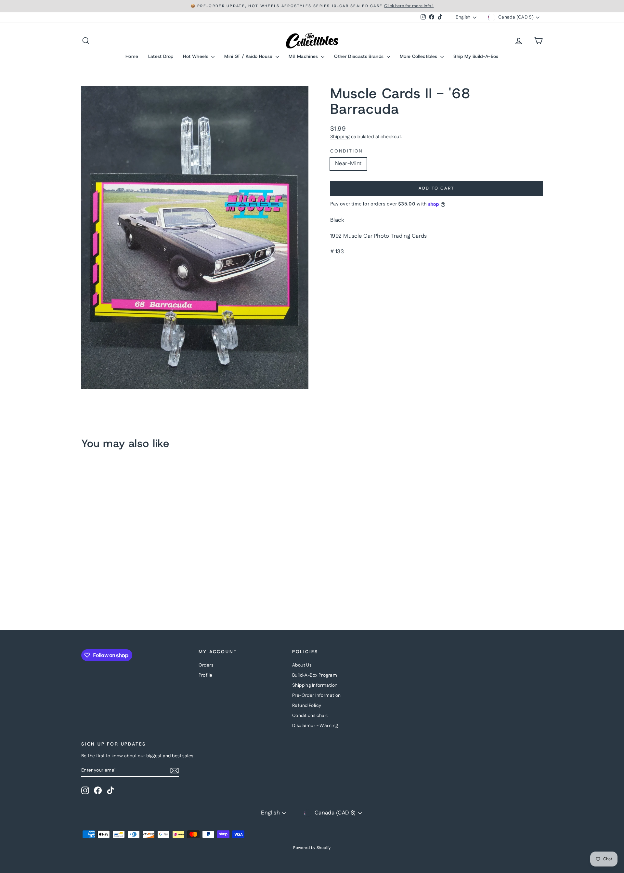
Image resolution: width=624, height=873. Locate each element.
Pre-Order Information (316, 695)
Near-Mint (348, 163)
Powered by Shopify (312, 848)
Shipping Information (315, 685)
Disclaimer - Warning (315, 725)
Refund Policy (306, 705)
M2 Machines (304, 56)
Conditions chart (310, 715)
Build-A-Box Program (314, 675)
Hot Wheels (196, 56)
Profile (206, 675)
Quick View (136, 569)
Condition (346, 151)
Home (131, 56)
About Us (301, 665)
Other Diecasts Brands (359, 56)
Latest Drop (161, 56)
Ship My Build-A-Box (476, 56)
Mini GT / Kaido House (249, 56)
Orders (206, 665)
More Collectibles (419, 56)
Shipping (340, 137)
